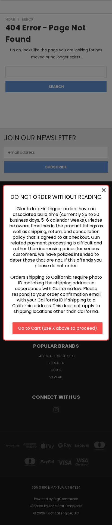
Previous (8, 520)
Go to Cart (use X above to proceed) (57, 328)
